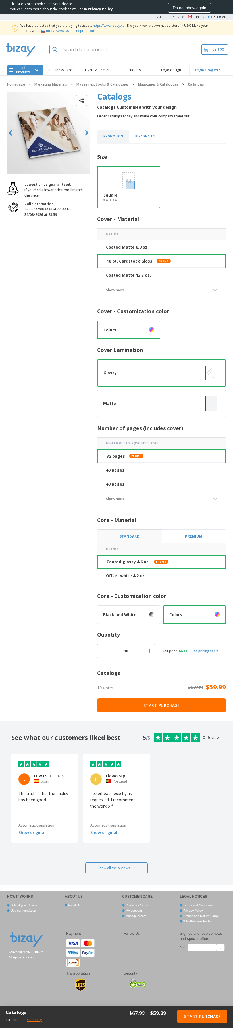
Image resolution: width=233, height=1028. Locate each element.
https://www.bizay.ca (108, 25)
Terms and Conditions (197, 905)
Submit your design (23, 905)
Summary (34, 1019)
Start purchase (161, 705)
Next (87, 133)
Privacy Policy (192, 910)
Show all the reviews (114, 868)
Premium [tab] (193, 536)
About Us (74, 905)
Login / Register (207, 70)
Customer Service (170, 17)
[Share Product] (81, 100)
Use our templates (23, 910)
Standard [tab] (130, 536)
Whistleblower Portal (196, 921)
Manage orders (136, 916)
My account (133, 910)
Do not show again (189, 7)
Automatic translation (36, 825)
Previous (10, 133)
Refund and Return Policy (200, 916)
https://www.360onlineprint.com (70, 30)
